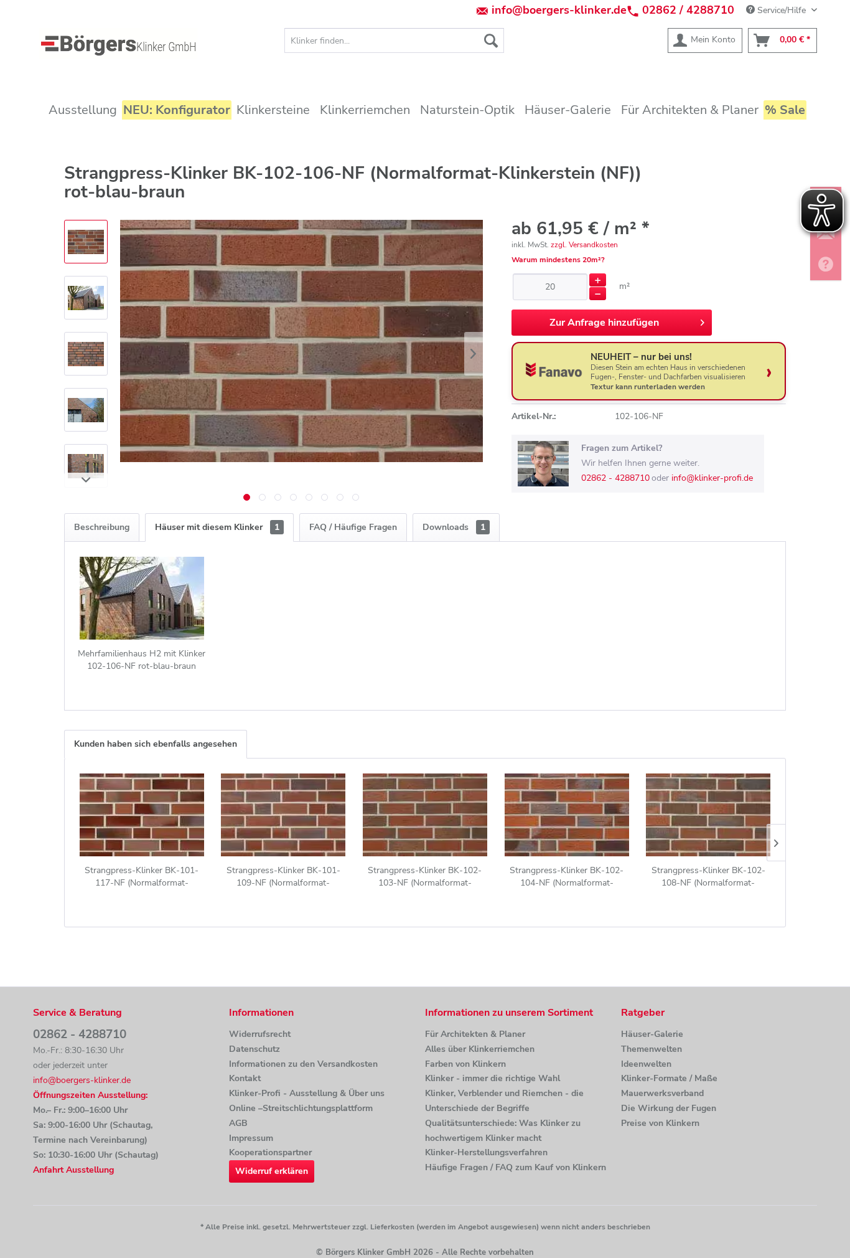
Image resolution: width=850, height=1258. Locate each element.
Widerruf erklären (271, 1171)
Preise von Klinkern (660, 1123)
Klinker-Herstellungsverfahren (486, 1152)
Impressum (251, 1138)
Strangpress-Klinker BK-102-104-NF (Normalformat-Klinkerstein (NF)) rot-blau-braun (566, 876)
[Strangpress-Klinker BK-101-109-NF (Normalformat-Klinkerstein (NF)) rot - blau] (283, 814)
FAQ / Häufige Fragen (353, 527)
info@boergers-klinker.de (559, 9)
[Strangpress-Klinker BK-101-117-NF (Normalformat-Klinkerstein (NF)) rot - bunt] (142, 814)
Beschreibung (101, 527)
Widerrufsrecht (260, 1034)
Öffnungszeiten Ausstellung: (90, 1095)
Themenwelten (651, 1049)
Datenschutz (254, 1049)
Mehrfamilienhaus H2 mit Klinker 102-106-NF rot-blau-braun (141, 660)
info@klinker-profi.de (712, 478)
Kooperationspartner (270, 1152)
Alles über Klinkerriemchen (480, 1049)
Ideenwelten (646, 1064)
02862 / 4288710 (688, 9)
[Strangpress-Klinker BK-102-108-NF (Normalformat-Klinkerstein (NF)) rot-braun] (708, 814)
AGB (238, 1123)
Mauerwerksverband (662, 1093)
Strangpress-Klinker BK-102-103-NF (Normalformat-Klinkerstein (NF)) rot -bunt (425, 876)
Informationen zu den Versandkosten (303, 1064)
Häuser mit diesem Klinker (217, 527)
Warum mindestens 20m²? (558, 260)
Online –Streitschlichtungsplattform (301, 1108)
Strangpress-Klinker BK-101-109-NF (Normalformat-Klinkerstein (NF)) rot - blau (283, 876)
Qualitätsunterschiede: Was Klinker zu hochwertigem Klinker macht (503, 1130)
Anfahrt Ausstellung (73, 1170)
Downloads (454, 527)
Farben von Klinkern (465, 1064)
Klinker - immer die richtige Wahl (492, 1078)
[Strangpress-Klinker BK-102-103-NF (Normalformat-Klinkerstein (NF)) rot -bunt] (425, 814)
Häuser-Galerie (652, 1034)
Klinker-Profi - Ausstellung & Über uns (307, 1093)
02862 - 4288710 (615, 478)
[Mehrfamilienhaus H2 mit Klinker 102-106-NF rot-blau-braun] (142, 597)
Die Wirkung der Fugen (668, 1108)
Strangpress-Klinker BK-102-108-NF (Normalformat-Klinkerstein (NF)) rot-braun (708, 876)
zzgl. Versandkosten (584, 245)
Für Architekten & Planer (475, 1034)
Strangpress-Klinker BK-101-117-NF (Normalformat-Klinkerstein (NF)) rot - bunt (141, 876)
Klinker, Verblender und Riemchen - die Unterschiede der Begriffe (504, 1100)
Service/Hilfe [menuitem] (781, 10)
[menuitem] (394, 40)
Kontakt (245, 1078)
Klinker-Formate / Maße (669, 1078)
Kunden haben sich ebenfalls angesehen (155, 744)
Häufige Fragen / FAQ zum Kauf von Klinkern (515, 1167)
